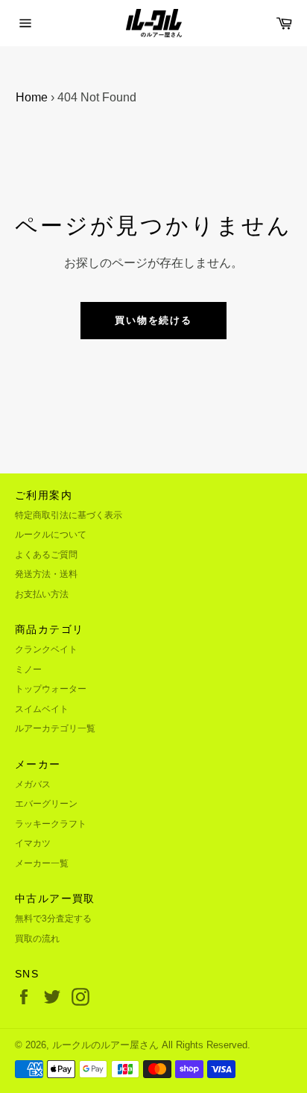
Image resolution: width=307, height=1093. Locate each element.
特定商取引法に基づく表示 (68, 515)
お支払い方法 (42, 594)
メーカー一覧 (42, 863)
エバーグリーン (46, 804)
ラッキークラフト (50, 824)
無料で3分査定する (53, 918)
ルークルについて (50, 534)
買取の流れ (37, 938)
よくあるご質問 (46, 554)
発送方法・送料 (46, 574)
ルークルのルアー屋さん (105, 1045)
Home (32, 97)
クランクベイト (46, 649)
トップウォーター (50, 689)
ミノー (28, 669)
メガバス (33, 784)
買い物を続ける (154, 320)
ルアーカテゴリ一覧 (55, 728)
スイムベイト (42, 709)
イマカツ (33, 843)
